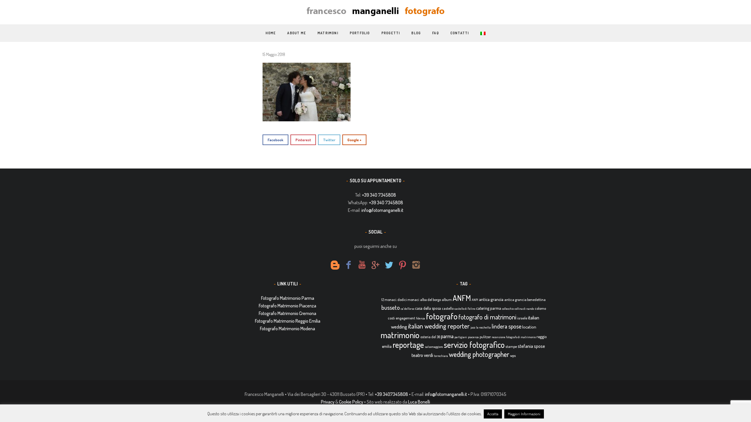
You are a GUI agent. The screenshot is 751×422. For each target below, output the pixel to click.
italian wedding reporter (439, 325)
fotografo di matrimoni (487, 317)
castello (448, 308)
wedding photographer (479, 354)
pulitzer (485, 336)
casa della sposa (428, 308)
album (447, 299)
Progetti (390, 33)
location (529, 327)
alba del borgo (430, 299)
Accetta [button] (492, 413)
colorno (540, 308)
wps (513, 355)
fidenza (420, 318)
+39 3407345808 (391, 394)
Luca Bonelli (419, 402)
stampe (511, 346)
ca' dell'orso (407, 309)
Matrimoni (327, 33)
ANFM (462, 298)
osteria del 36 (430, 336)
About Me (296, 33)
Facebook (275, 139)
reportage (408, 344)
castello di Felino (464, 309)
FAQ (435, 33)
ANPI (475, 300)
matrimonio (400, 334)
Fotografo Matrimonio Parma (287, 298)
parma (447, 336)
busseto (390, 307)
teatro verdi (422, 355)
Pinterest (303, 139)
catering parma (488, 308)
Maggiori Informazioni (524, 413)
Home (270, 33)
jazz (473, 327)
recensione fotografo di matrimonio (514, 337)
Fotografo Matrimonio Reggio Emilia (287, 321)
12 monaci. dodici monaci (400, 299)
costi (391, 318)
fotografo (442, 316)
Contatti (459, 33)
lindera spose (506, 326)
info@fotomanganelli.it (382, 210)
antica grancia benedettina (525, 299)
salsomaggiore (434, 347)
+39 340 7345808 (379, 195)
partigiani (460, 337)
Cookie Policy (351, 402)
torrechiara (441, 356)
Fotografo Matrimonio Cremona (287, 313)
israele (522, 318)
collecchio (508, 309)
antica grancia (491, 299)
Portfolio (360, 33)
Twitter (329, 139)
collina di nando (524, 309)
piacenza (473, 337)
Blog (416, 33)
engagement (405, 318)
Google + (354, 139)
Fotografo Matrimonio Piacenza (287, 306)
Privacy (327, 402)
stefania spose (531, 346)
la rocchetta (483, 327)
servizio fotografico (474, 344)
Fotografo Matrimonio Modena (287, 328)
